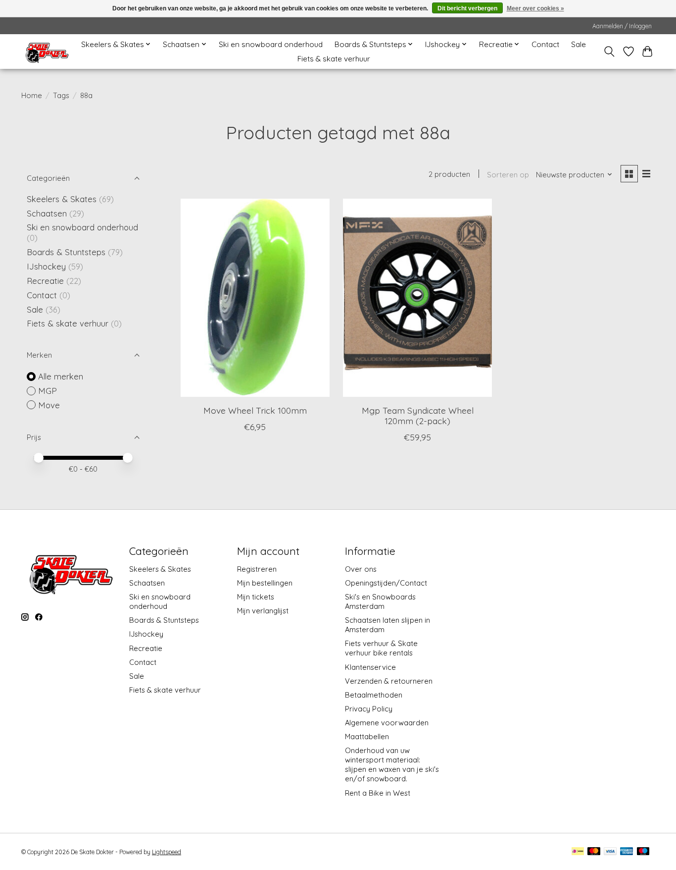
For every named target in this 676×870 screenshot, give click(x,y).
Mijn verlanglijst (263, 610)
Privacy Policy (368, 708)
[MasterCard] (593, 852)
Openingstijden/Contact (386, 583)
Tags (61, 95)
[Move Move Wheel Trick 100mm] (255, 298)
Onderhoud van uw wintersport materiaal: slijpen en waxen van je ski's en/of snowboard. (392, 764)
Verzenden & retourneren (389, 681)
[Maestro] (643, 852)
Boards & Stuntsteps (66, 252)
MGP (47, 390)
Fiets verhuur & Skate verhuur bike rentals (381, 648)
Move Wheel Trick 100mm (255, 410)
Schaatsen (47, 213)
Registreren (257, 569)
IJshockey (46, 266)
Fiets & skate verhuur (333, 58)
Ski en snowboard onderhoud (271, 44)
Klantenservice (370, 667)
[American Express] (626, 852)
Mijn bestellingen (264, 583)
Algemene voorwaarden (387, 722)
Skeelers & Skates (62, 199)
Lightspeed (166, 852)
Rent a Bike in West (377, 793)
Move (49, 405)
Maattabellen (367, 736)
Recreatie (45, 280)
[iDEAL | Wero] (578, 852)
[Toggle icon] (609, 51)
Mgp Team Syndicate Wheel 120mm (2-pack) (418, 415)
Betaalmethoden (373, 695)
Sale (578, 44)
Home (31, 95)
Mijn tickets (255, 596)
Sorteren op (508, 174)
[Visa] (610, 852)
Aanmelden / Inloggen (622, 26)
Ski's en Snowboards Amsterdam (380, 601)
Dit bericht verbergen (467, 8)
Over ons (361, 569)
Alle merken (60, 376)
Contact (545, 44)
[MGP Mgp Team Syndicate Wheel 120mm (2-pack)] (417, 298)
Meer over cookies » (535, 8)
